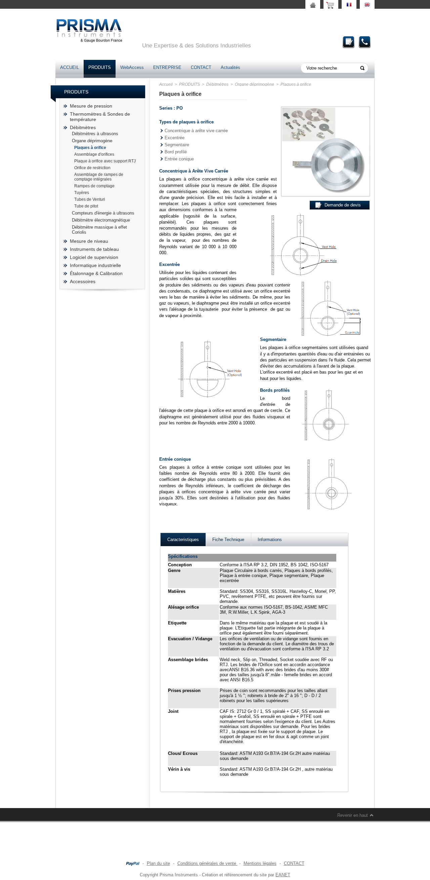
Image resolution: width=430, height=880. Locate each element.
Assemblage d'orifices (94, 154)
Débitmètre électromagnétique (101, 220)
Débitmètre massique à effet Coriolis (99, 230)
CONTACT (201, 67)
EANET (282, 874)
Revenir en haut (352, 815)
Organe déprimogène (92, 140)
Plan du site (158, 863)
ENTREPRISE (167, 67)
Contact (364, 42)
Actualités (230, 67)
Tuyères (81, 192)
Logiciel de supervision (94, 257)
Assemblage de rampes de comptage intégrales (98, 177)
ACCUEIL (69, 67)
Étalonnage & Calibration (96, 273)
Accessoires (82, 281)
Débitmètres (83, 127)
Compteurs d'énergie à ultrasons (103, 213)
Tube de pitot (86, 206)
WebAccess (132, 67)
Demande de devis (348, 42)
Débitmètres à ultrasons (95, 133)
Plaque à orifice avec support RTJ (105, 161)
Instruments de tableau (94, 249)
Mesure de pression (91, 106)
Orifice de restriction (92, 167)
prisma (89, 30)
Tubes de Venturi (89, 199)
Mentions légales (260, 863)
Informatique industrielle (95, 265)
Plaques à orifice (90, 147)
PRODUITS (99, 67)
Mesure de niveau (89, 241)
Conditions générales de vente (207, 863)
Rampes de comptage (94, 186)
